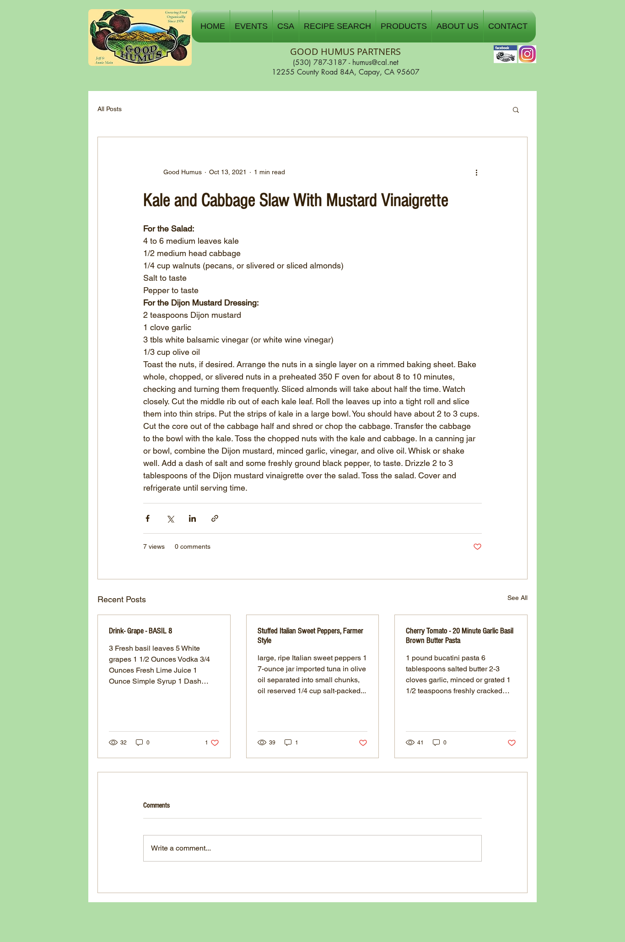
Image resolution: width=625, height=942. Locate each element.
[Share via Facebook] (147, 518)
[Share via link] (214, 518)
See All (517, 597)
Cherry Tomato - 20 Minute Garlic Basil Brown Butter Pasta (459, 635)
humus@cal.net (375, 62)
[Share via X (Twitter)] (170, 518)
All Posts (109, 108)
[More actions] (476, 171)
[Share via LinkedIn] (192, 518)
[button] (251, 26)
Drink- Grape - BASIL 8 (140, 631)
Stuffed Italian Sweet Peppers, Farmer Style (310, 635)
